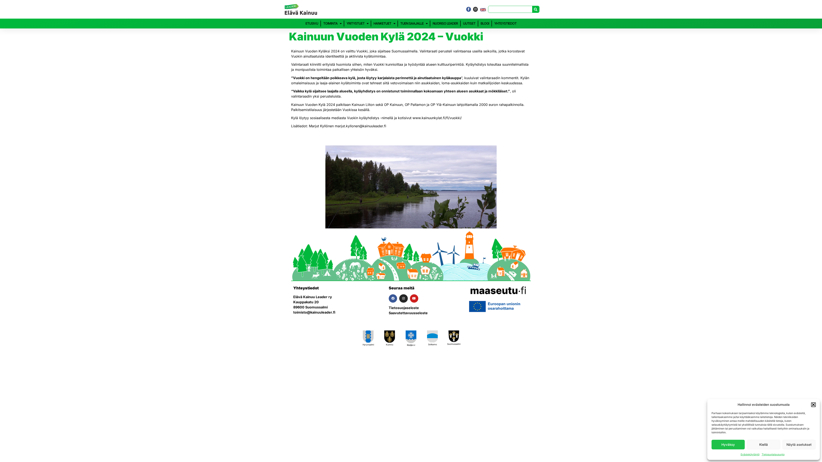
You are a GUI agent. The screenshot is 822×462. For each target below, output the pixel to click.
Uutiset (469, 23)
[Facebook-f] (468, 9)
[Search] (535, 9)
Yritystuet (356, 23)
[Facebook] (393, 298)
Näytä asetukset (799, 445)
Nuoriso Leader (445, 23)
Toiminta (330, 23)
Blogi (485, 23)
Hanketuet (382, 23)
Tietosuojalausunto (773, 454)
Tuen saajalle (412, 23)
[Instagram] (475, 9)
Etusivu (311, 23)
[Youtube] (414, 298)
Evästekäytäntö (750, 454)
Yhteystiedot (505, 23)
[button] (813, 405)
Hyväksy (728, 445)
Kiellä (763, 445)
